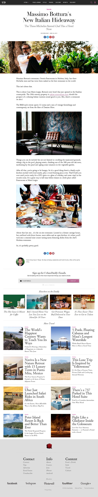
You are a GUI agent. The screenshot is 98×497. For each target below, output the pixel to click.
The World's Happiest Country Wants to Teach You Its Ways (36, 337)
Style (45, 2)
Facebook (12, 483)
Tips (24, 465)
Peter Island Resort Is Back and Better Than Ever (36, 422)
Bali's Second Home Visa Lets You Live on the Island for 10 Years (37, 314)
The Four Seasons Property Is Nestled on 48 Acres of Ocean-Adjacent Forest (35, 379)
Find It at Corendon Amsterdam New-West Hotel (83, 401)
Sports (65, 2)
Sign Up (73, 281)
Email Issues (27, 470)
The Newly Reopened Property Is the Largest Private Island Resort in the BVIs (35, 433)
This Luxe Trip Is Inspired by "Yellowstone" (82, 363)
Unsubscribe (27, 473)
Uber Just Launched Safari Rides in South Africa (35, 395)
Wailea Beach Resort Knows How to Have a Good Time (81, 344)
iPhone (49, 470)
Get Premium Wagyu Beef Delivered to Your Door (60, 314)
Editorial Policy (78, 488)
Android (49, 473)
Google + (86, 483)
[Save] (53, 37)
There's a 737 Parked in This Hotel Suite (82, 393)
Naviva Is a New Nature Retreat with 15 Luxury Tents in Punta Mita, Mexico (35, 367)
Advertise (26, 468)
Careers (49, 465)
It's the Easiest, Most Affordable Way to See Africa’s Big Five (35, 404)
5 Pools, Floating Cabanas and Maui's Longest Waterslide (83, 335)
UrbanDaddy (4, 2)
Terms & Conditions (89, 488)
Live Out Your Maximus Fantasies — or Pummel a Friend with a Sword (83, 429)
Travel (51, 2)
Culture (58, 2)
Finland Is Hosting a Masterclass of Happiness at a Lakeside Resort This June (36, 349)
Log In (95, 2)
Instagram (31, 483)
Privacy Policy (48, 490)
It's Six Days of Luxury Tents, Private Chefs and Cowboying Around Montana (82, 372)
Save (50, 37)
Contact (26, 462)
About (48, 462)
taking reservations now (59, 94)
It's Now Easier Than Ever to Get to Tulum (84, 313)
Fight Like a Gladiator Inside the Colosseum (82, 420)
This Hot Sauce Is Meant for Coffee (14, 313)
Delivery (73, 2)
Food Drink (37, 2)
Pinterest (49, 483)
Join (47, 468)
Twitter (67, 483)
